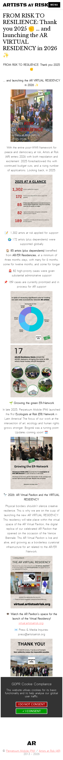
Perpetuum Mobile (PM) (20, 751)
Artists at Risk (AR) (49, 751)
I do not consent (31, 704)
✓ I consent (31, 711)
